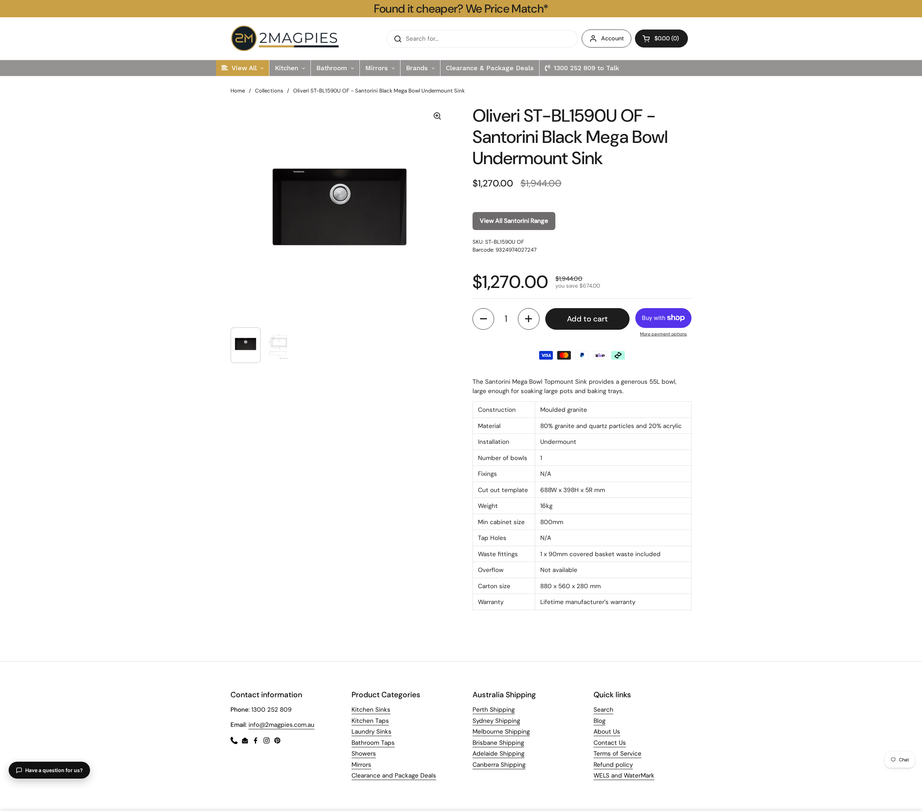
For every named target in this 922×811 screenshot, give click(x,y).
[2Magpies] (286, 38)
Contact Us (610, 743)
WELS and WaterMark (624, 775)
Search (603, 709)
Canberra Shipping (499, 765)
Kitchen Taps (370, 721)
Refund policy (613, 765)
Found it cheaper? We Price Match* (461, 8)
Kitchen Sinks (371, 709)
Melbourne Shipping (501, 731)
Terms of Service (617, 753)
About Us (607, 731)
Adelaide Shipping (498, 753)
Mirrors (361, 765)
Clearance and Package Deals (394, 775)
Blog (599, 721)
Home (237, 90)
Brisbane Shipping (498, 743)
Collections (269, 90)
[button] (661, 39)
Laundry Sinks (371, 731)
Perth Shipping (494, 709)
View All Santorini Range (514, 221)
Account (612, 38)
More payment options (663, 334)
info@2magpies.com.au (281, 725)
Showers (364, 753)
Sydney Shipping (496, 721)
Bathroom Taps (373, 743)
